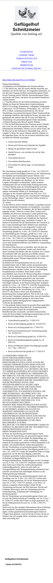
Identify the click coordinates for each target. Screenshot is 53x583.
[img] (26, 13)
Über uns (26, 62)
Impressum (26, 65)
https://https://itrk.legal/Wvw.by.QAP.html (18, 80)
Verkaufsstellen (26, 58)
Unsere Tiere (26, 55)
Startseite (26, 52)
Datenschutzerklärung (26, 68)
